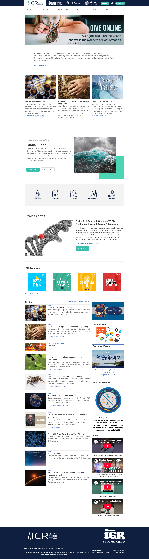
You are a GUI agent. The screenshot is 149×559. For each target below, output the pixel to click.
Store (119, 10)
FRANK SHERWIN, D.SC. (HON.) (57, 317)
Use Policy (94, 550)
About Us (31, 10)
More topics (48, 169)
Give (106, 10)
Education (61, 548)
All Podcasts (31, 294)
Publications (62, 10)
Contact (107, 552)
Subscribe (120, 3)
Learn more (33, 169)
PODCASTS (87, 301)
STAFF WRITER (53, 463)
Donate (105, 3)
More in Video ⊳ (119, 518)
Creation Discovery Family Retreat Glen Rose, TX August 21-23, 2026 (108, 372)
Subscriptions (99, 552)
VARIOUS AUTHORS (55, 351)
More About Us (41, 65)
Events (93, 10)
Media (79, 10)
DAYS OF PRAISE (96, 100)
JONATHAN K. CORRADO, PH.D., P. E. (59, 369)
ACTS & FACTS (78, 301)
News (45, 10)
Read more (82, 248)
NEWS (26, 100)
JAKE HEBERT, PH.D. (55, 485)
